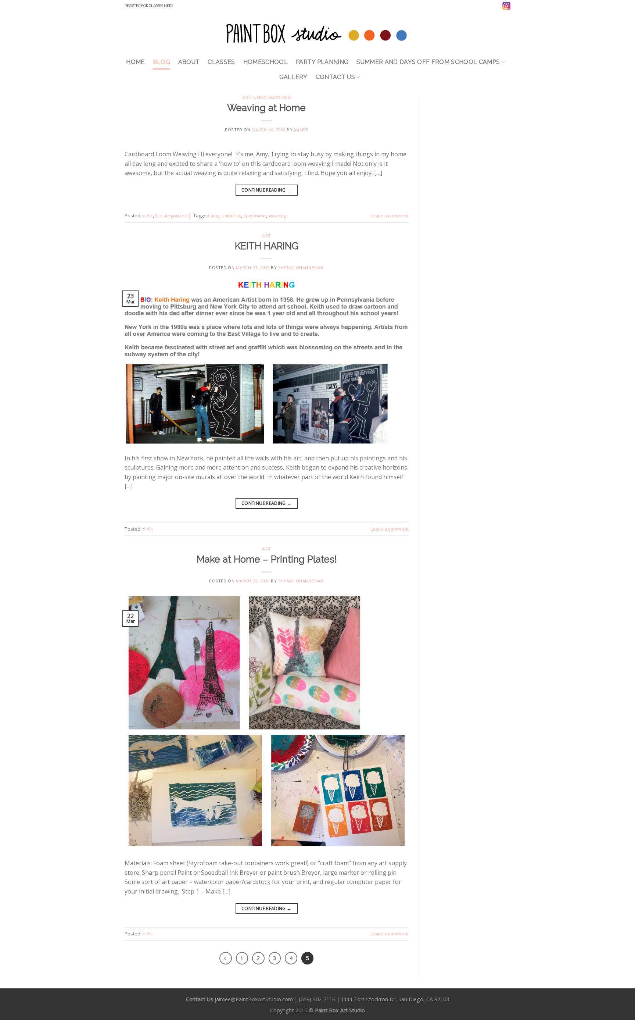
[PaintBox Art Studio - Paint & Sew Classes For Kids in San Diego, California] (317, 32)
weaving (277, 215)
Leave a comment (389, 215)
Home (135, 61)
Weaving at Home (266, 107)
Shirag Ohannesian (301, 267)
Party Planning (322, 61)
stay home (254, 215)
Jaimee (301, 129)
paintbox (231, 215)
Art (246, 97)
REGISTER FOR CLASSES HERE (149, 6)
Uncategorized (272, 97)
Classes (221, 61)
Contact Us (335, 77)
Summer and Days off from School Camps (428, 61)
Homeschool (265, 61)
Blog (161, 61)
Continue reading (266, 190)
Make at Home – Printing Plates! (267, 559)
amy (215, 215)
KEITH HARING (266, 246)
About (189, 61)
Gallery (293, 77)
